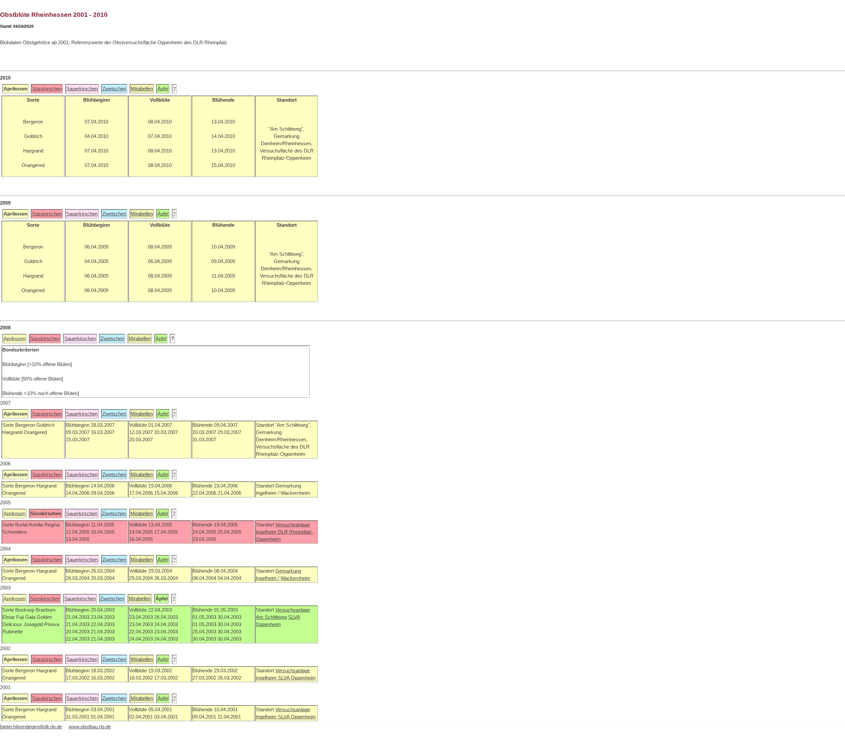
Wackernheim (295, 578)
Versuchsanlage (292, 524)
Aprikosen (14, 338)
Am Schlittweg (271, 617)
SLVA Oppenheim (297, 678)
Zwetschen (114, 88)
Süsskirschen (47, 88)
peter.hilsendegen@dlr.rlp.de (31, 726)
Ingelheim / (267, 578)
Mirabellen (142, 88)
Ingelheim (267, 532)
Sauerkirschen (82, 88)
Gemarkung (288, 571)
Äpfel (162, 88)
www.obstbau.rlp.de (90, 726)
